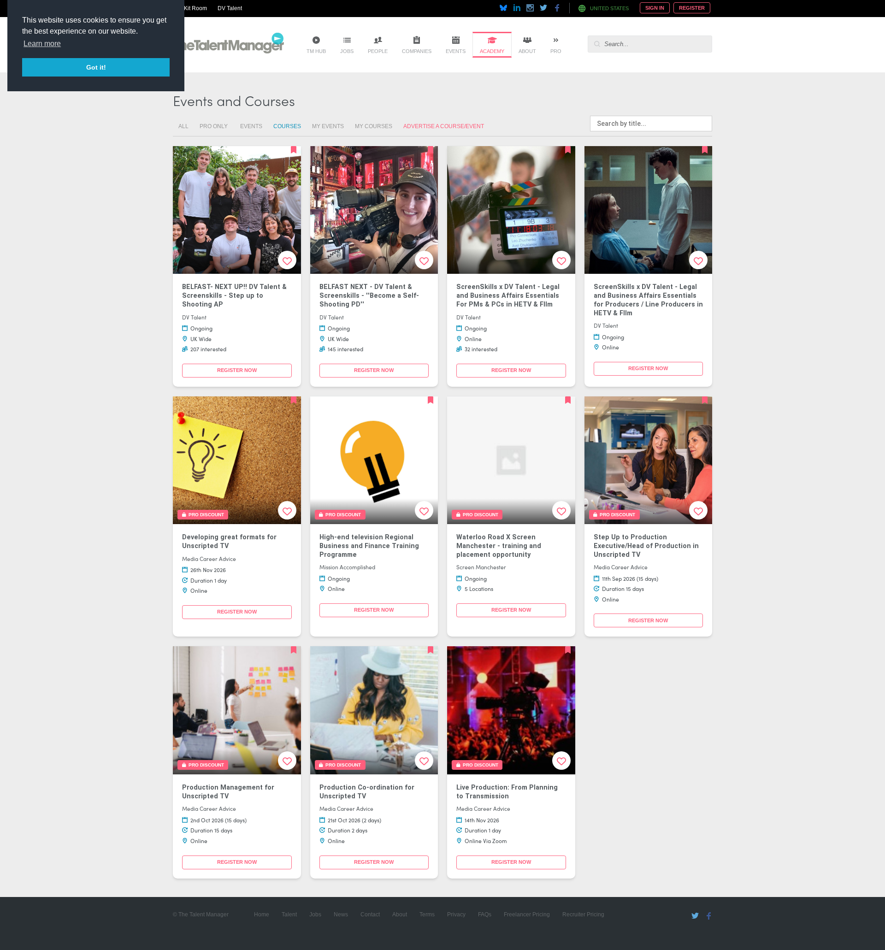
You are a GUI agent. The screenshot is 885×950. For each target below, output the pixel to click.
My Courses (373, 126)
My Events (328, 126)
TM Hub (316, 51)
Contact (370, 914)
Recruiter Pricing (583, 914)
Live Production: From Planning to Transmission (507, 792)
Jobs (347, 51)
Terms (427, 914)
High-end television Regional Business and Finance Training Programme (369, 545)
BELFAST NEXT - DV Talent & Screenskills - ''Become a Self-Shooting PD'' (369, 295)
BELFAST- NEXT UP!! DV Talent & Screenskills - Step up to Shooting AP (234, 295)
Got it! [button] (96, 67)
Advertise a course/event (443, 126)
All (183, 126)
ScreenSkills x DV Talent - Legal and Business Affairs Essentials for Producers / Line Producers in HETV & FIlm (648, 300)
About (527, 51)
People (378, 51)
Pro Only (214, 126)
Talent (289, 914)
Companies (416, 51)
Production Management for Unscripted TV (228, 792)
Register (692, 8)
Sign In (654, 8)
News (341, 914)
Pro (555, 51)
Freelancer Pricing (527, 914)
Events (456, 51)
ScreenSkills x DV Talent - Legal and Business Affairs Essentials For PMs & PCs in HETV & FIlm (508, 295)
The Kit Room (190, 8)
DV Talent (230, 8)
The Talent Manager (228, 44)
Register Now (237, 370)
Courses (287, 126)
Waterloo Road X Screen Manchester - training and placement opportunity (498, 545)
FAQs (484, 914)
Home (261, 914)
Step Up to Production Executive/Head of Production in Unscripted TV (646, 545)
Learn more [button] (42, 43)
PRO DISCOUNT (205, 514)
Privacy (456, 914)
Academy (492, 51)
